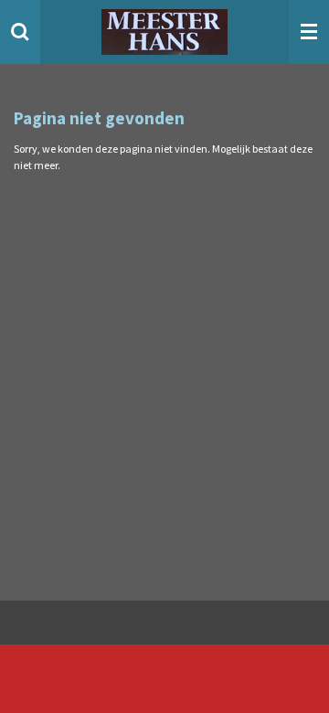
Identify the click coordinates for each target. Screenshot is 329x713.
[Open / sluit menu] (309, 32)
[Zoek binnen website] (20, 32)
